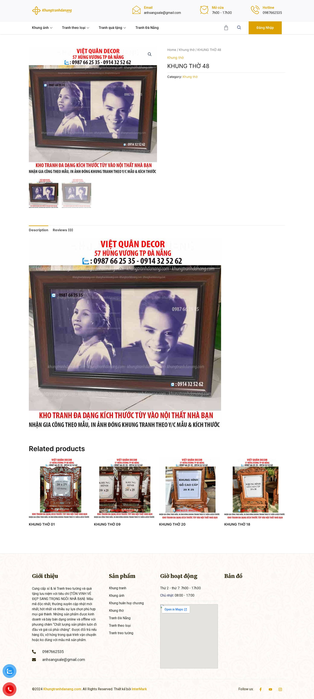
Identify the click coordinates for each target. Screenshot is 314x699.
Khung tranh (117, 588)
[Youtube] (270, 689)
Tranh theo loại (73, 28)
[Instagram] (280, 689)
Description (38, 230)
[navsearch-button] (239, 28)
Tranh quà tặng (110, 28)
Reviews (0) (63, 230)
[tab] (38, 229)
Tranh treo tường (121, 633)
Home (171, 50)
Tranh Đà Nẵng (147, 28)
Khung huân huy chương (126, 603)
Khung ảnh (40, 28)
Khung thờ (187, 50)
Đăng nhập (265, 28)
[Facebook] (260, 689)
